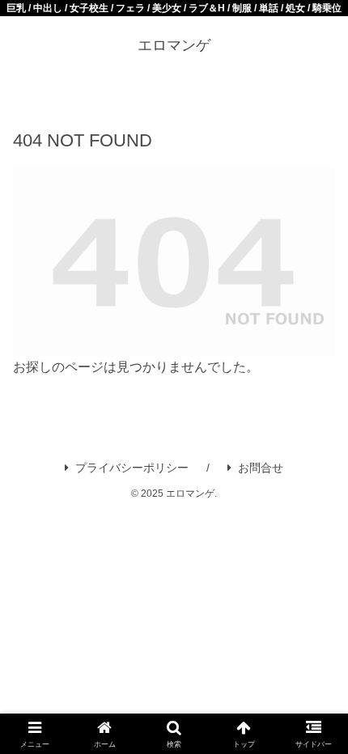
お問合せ (260, 467)
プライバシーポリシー (132, 467)
